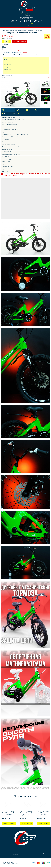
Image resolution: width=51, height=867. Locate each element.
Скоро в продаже (9, 823)
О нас (39, 853)
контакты (33, 26)
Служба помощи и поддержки (9, 863)
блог (29, 26)
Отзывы (47, 77)
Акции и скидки (45, 853)
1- (2, 46)
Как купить (24, 26)
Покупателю (32, 853)
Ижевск (26, 8)
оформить (29, 10)
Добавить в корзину (19, 41)
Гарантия (17, 26)
